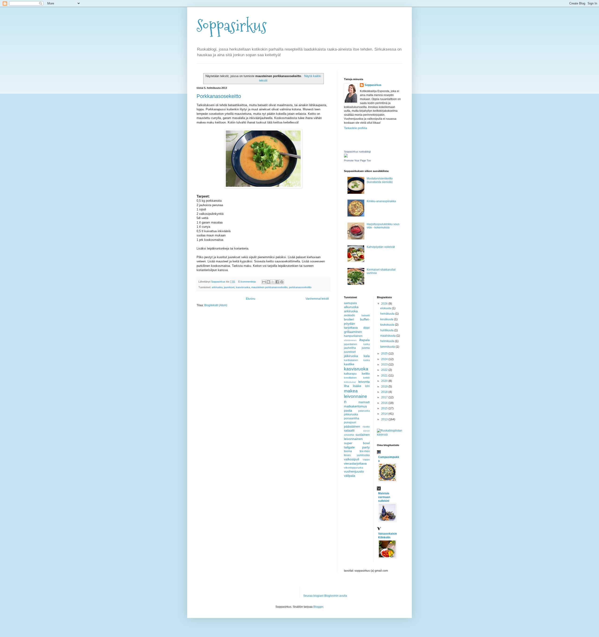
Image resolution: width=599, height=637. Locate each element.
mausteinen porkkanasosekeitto (269, 287)
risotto (366, 426)
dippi (366, 327)
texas (347, 455)
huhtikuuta (387, 330)
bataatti (366, 315)
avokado (349, 315)
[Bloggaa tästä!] (268, 281)
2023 (384, 364)
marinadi (364, 402)
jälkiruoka (351, 356)
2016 (384, 403)
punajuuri (350, 422)
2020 (384, 381)
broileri (349, 319)
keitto (366, 373)
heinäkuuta (387, 313)
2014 (384, 413)
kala (367, 356)
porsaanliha (351, 418)
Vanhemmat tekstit (317, 298)
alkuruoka (351, 307)
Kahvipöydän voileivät (381, 247)
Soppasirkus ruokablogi (357, 151)
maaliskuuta (388, 335)
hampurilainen (353, 336)
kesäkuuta (387, 319)
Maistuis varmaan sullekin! (384, 497)
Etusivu (250, 298)
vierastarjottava (355, 463)
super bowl (357, 443)
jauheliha (350, 348)
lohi (367, 386)
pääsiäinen (352, 426)
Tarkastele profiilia (355, 128)
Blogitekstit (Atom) (215, 305)
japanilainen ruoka (357, 344)
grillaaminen (353, 332)
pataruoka (364, 410)
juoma (366, 348)
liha (346, 386)
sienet (366, 430)
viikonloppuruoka (353, 467)
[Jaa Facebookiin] (277, 281)
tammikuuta (388, 346)
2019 (384, 386)
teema (348, 451)
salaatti (349, 430)
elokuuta (386, 308)
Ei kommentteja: (247, 281)
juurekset (229, 287)
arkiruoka (217, 287)
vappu (366, 459)
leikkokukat (350, 382)
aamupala (350, 303)
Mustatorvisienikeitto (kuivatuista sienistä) (380, 180)
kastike (349, 364)
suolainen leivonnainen (357, 437)
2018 (384, 392)
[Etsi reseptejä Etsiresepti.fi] (390, 434)
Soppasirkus (232, 26)
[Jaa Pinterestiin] (281, 281)
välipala (349, 475)
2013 (384, 419)
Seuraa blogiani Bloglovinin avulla (325, 595)
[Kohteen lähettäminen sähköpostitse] (264, 281)
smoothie (349, 434)
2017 (384, 397)
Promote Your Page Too (357, 160)
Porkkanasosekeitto (219, 96)
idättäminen (350, 340)
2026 (384, 303)
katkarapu (350, 373)
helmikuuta (387, 341)
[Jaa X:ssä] (272, 281)
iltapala (364, 340)
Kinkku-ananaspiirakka (381, 201)
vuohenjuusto (354, 471)
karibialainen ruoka (357, 360)
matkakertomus (355, 406)
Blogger (318, 606)
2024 (384, 359)
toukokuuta (387, 324)
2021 (384, 375)
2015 (384, 408)
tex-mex (365, 451)
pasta (348, 410)
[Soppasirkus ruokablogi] (346, 156)
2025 (384, 353)
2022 (384, 370)
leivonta (364, 382)
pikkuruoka (351, 414)
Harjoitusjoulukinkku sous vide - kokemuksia (383, 226)
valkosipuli (351, 459)
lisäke (357, 386)
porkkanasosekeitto (300, 287)
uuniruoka (363, 455)
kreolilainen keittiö (357, 377)
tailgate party (357, 447)
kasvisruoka (243, 287)
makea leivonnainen (355, 396)
